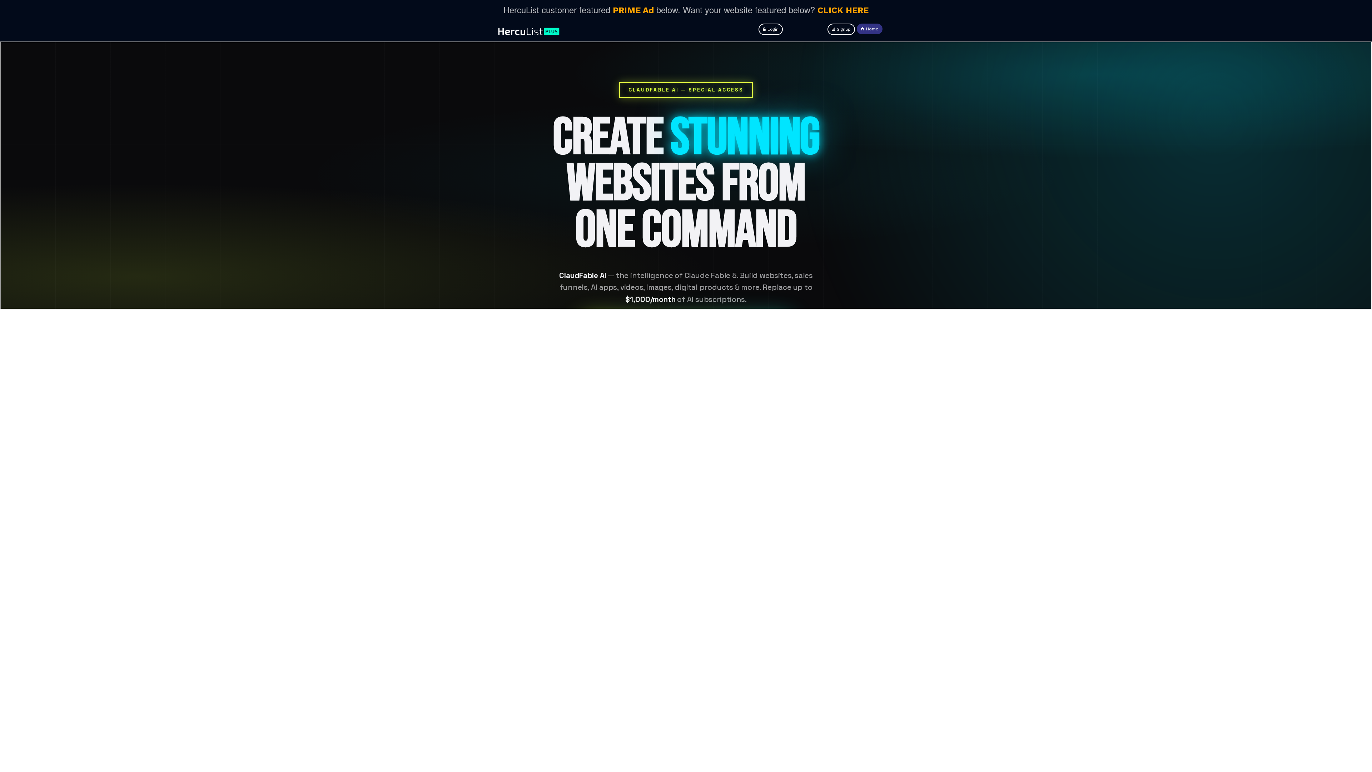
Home (872, 28)
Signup (844, 29)
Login (773, 29)
